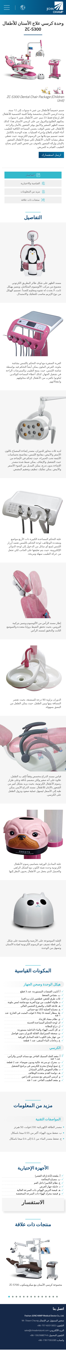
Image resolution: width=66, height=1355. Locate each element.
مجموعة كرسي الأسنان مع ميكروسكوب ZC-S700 (35, 1284)
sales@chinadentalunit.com (36, 1330)
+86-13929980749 (39, 1335)
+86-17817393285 (47, 1340)
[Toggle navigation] (6, 7)
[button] (9, 1296)
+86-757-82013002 (46, 1325)
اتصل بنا (58, 1308)
